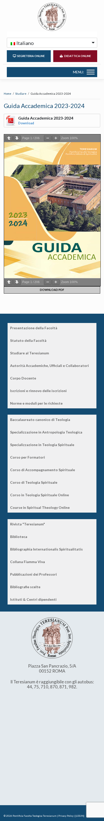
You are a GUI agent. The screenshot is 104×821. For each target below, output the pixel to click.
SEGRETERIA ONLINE (30, 56)
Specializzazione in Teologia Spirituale (42, 445)
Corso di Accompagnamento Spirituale (42, 470)
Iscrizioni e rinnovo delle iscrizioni (38, 391)
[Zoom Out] (47, 138)
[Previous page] (9, 138)
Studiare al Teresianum (29, 353)
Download (26, 123)
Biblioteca (18, 536)
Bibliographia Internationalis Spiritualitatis (46, 549)
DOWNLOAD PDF (52, 289)
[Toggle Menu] (91, 72)
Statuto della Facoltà (28, 340)
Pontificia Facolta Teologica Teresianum (35, 815)
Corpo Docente (23, 378)
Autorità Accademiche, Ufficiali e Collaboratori (49, 365)
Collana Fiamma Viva (27, 562)
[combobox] (52, 43)
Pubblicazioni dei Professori (33, 574)
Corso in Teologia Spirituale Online (39, 495)
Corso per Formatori (27, 457)
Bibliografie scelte (25, 587)
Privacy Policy (65, 815)
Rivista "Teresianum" (27, 524)
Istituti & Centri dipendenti (33, 599)
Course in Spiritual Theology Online (40, 507)
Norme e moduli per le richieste (36, 403)
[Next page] (17, 138)
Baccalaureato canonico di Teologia (40, 419)
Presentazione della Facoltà (33, 328)
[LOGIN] (79, 815)
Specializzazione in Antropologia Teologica (46, 432)
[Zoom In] (56, 138)
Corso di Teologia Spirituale (33, 482)
